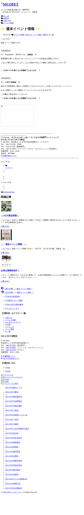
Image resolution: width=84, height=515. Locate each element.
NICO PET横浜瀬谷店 (13, 397)
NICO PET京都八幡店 (13, 406)
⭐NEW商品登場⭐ (10, 215)
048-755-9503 (11, 345)
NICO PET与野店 (11, 392)
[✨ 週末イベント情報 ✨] (6, 240)
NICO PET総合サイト (11, 358)
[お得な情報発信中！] (6, 266)
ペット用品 (37, 35)
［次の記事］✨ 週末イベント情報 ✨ (19, 292)
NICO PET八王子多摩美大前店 (17, 429)
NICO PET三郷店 (11, 424)
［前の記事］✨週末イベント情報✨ (18, 289)
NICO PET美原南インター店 (16, 415)
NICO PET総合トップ (13, 387)
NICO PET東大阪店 (12, 470)
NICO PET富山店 (11, 433)
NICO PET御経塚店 (12, 442)
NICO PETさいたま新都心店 (16, 479)
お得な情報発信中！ (10, 270)
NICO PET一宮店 (11, 419)
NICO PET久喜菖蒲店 (13, 401)
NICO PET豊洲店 (11, 447)
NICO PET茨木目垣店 (13, 465)
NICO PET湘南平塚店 (13, 461)
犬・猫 (51, 35)
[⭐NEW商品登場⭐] (6, 211)
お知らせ (28, 35)
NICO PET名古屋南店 (13, 488)
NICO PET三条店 (11, 410)
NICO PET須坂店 (11, 474)
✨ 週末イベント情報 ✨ (14, 244)
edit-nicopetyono (9, 192)
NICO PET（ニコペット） (13, 492)
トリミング (9, 327)
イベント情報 (19, 35)
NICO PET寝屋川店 (12, 483)
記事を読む (5, 226)
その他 (7, 324)
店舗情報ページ (9, 356)
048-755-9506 (11, 347)
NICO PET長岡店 (11, 456)
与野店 (45, 35)
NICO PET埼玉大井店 (13, 438)
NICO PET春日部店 (12, 451)
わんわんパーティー (13, 322)
